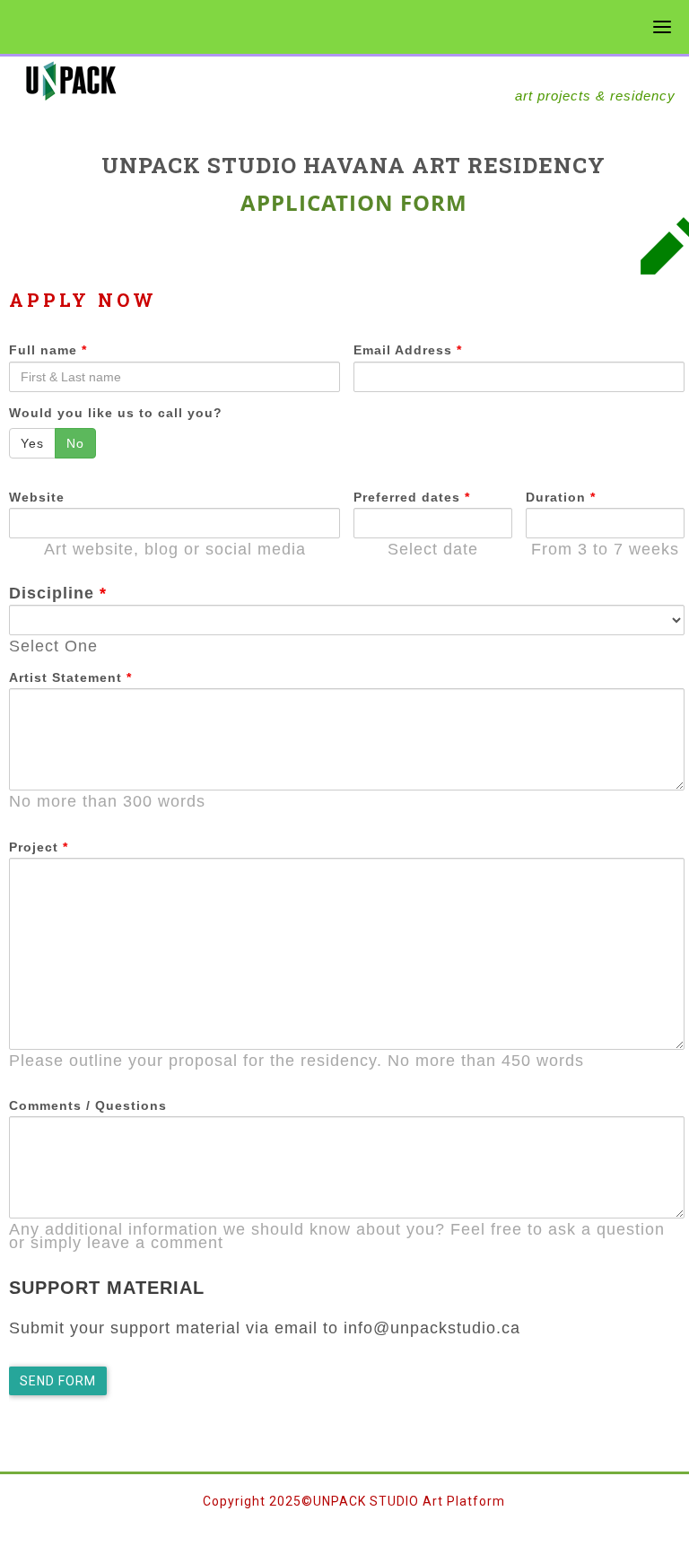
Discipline (58, 593)
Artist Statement (70, 677)
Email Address (407, 350)
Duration (561, 497)
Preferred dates (411, 497)
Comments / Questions (88, 1105)
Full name (48, 350)
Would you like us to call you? (115, 412)
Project (38, 847)
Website (37, 497)
